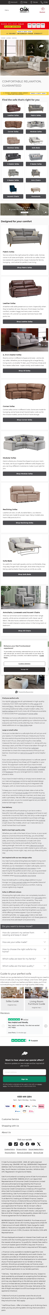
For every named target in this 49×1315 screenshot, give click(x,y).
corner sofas (33, 714)
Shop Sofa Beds (24, 574)
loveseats (41, 769)
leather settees (8, 711)
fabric (11, 706)
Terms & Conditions (24, 1153)
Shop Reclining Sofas (24, 523)
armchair (20, 813)
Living (8, 38)
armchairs (22, 714)
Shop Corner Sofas (24, 420)
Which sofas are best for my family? (19, 959)
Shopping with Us (10, 1126)
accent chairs (32, 769)
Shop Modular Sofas (24, 474)
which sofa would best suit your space (21, 868)
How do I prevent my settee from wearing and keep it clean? (18, 934)
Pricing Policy (10, 1153)
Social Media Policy (36, 1149)
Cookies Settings (24, 663)
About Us (6, 1132)
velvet (36, 704)
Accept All (24, 669)
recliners (16, 781)
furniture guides (21, 793)
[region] (24, 657)
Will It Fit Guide (26, 753)
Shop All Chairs (24, 631)
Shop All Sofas (24, 371)
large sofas (34, 767)
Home (3, 38)
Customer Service (10, 1119)
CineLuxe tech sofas (19, 882)
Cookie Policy (10, 1149)
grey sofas (38, 898)
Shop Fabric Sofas (24, 267)
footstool (30, 813)
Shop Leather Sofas (24, 321)
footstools (9, 772)
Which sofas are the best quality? (18, 966)
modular (42, 820)
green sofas (24, 915)
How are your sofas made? (14, 942)
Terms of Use (38, 1153)
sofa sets (14, 701)
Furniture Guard (38, 797)
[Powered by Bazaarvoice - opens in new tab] (24, 692)
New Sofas (24, 725)
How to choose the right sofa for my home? (19, 950)
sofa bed (35, 748)
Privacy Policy (21, 1149)
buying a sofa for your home (25, 875)
